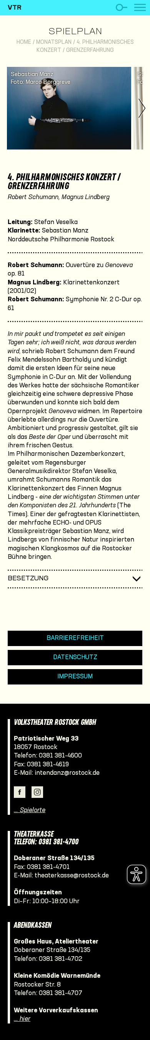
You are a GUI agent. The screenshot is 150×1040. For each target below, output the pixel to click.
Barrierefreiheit (75, 638)
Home (24, 42)
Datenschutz (75, 657)
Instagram (37, 792)
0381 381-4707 (60, 993)
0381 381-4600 (60, 756)
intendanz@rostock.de (67, 773)
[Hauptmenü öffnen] (140, 7)
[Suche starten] (121, 7)
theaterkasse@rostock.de (72, 875)
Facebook (19, 792)
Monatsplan (54, 42)
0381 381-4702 (60, 959)
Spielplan (75, 32)
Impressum (75, 676)
